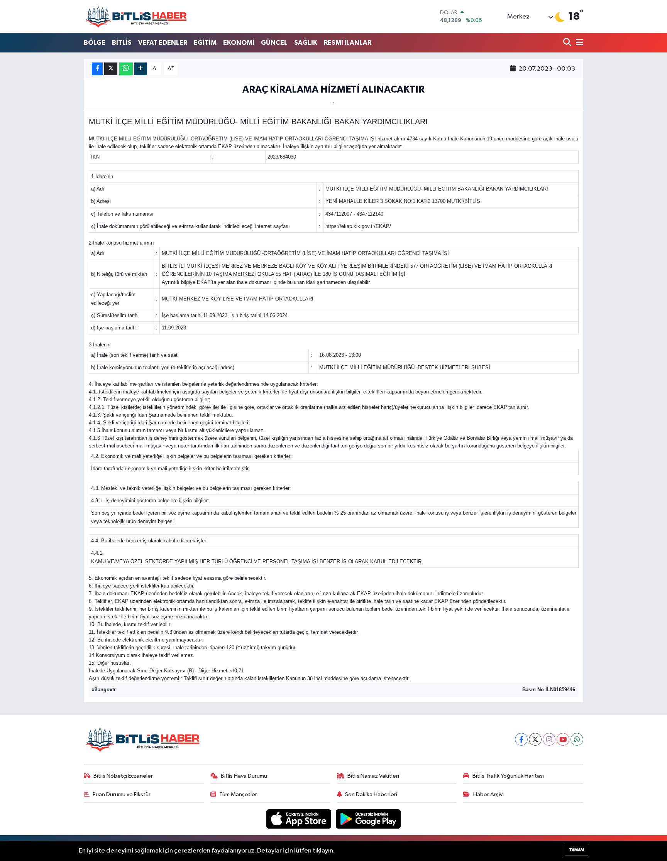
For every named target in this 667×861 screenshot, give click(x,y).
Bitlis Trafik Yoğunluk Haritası (508, 776)
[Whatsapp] (577, 739)
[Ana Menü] (578, 43)
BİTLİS (122, 42)
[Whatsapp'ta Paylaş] (126, 68)
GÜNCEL (274, 42)
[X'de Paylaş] (110, 68)
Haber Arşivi (488, 794)
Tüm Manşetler (238, 794)
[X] (535, 739)
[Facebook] (521, 739)
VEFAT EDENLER (162, 42)
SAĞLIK (305, 42)
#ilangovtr (104, 689)
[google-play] (368, 818)
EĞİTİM (205, 42)
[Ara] (568, 43)
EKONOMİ (238, 42)
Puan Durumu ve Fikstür (122, 794)
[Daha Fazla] (140, 68)
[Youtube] (563, 739)
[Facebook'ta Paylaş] (97, 68)
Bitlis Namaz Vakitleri (373, 776)
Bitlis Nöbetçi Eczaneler (123, 776)
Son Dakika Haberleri (371, 794)
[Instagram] (549, 739)
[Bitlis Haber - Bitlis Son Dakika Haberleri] (136, 16)
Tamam (576, 850)
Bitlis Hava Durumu (244, 776)
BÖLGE (94, 42)
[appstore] (299, 818)
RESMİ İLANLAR (347, 42)
